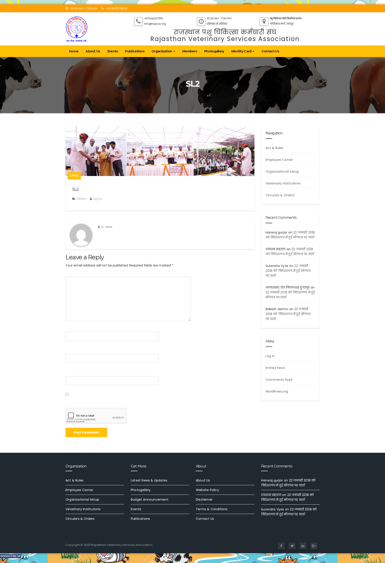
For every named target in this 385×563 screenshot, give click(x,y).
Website (73, 372)
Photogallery (214, 51)
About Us (93, 51)
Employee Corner (279, 160)
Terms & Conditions (212, 509)
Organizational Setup (282, 171)
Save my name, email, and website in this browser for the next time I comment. (133, 400)
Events (112, 51)
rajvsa (97, 199)
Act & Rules (275, 148)
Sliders (82, 199)
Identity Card (241, 51)
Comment (75, 273)
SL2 (75, 189)
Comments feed (279, 379)
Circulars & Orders (280, 195)
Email (71, 350)
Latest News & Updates (149, 480)
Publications (134, 51)
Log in (270, 356)
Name (72, 328)
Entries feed (275, 368)
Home (73, 51)
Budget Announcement (149, 499)
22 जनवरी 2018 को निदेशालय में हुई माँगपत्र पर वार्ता (288, 271)
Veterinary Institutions (283, 183)
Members (189, 51)
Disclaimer (204, 499)
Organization (162, 51)
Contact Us (270, 51)
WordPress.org (277, 391)
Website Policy (207, 490)
